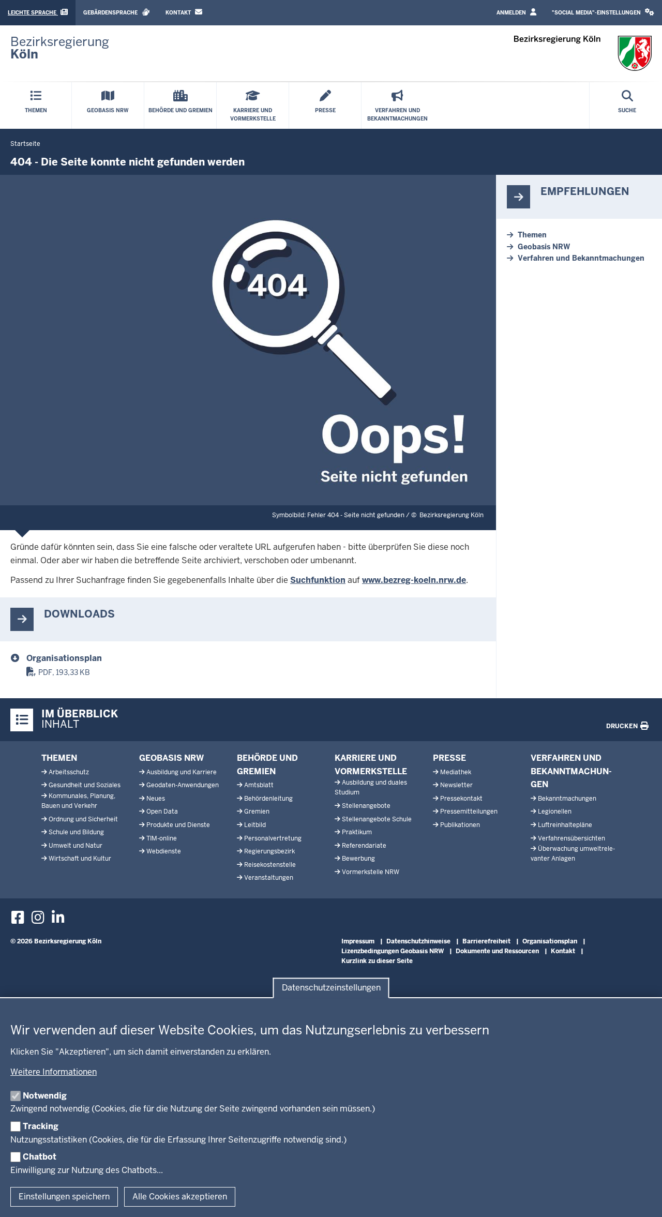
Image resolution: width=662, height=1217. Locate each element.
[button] (603, 12)
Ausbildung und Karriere (181, 772)
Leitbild (255, 825)
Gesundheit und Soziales (85, 785)
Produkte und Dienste (178, 825)
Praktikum (357, 832)
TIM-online (161, 838)
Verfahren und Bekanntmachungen (581, 258)
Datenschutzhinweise (418, 941)
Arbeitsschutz (69, 772)
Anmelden (512, 12)
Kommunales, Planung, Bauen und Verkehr (78, 801)
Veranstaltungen (268, 878)
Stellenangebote (366, 806)
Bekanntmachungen (567, 798)
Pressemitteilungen (469, 811)
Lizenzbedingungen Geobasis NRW (392, 951)
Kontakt (179, 12)
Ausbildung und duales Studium (371, 787)
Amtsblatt (259, 785)
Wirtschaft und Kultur (80, 858)
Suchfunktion (317, 580)
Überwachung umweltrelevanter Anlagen (573, 854)
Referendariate (364, 846)
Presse (449, 758)
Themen (532, 234)
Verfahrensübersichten (571, 838)
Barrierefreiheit (486, 941)
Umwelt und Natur (75, 846)
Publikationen (460, 825)
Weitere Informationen (53, 1071)
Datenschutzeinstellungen (331, 987)
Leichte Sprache (33, 12)
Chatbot (39, 1156)
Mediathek (455, 772)
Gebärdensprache (111, 12)
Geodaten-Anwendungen (182, 785)
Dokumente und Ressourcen (497, 951)
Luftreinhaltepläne (565, 825)
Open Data (162, 811)
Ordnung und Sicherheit (83, 819)
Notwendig (45, 1095)
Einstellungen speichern (64, 1196)
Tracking (40, 1126)
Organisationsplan (64, 658)
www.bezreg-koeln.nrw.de (414, 580)
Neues (155, 798)
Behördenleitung (268, 798)
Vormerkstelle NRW (370, 872)
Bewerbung (358, 858)
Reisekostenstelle (270, 865)
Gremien (256, 811)
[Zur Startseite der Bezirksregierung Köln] (583, 53)
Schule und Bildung (76, 832)
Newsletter (456, 785)
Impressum (357, 941)
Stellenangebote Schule (377, 819)
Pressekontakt (461, 798)
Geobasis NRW (544, 246)
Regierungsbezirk (269, 851)
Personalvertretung (273, 838)
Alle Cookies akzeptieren (179, 1196)
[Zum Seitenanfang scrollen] (641, 1198)
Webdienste (163, 851)
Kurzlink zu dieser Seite (377, 961)
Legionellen (554, 811)
